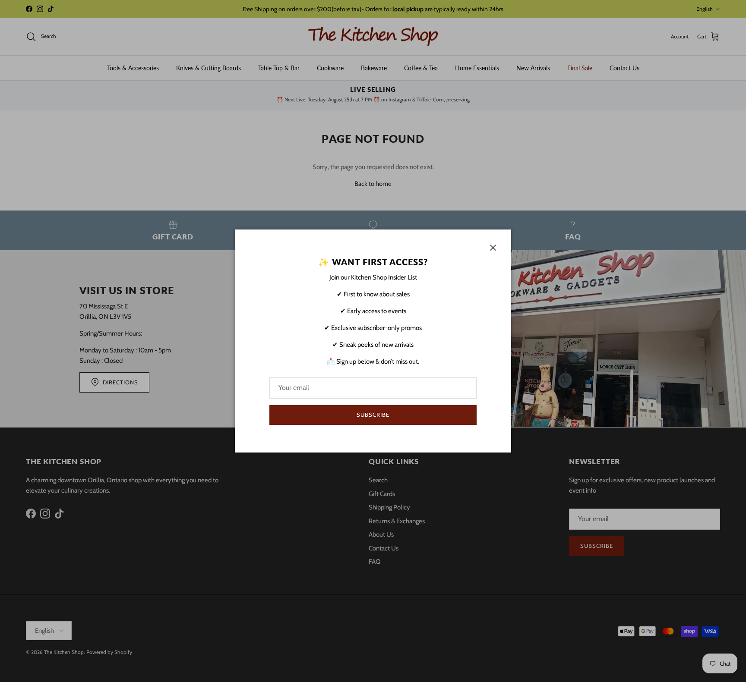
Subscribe (373, 414)
